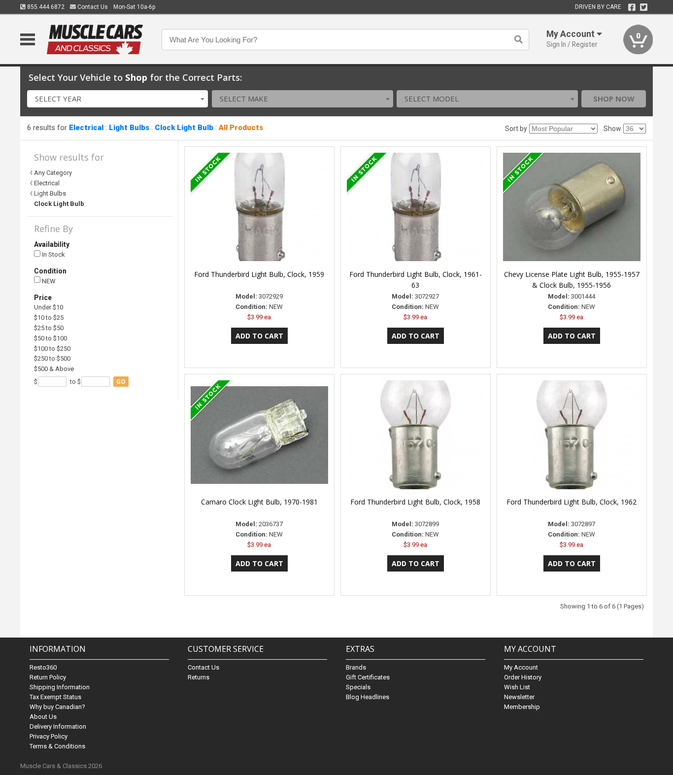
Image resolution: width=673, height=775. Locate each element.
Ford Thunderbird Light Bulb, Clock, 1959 (259, 274)
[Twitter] (643, 7)
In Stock (52, 254)
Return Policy (48, 677)
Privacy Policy (48, 736)
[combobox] (117, 98)
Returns (198, 677)
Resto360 (43, 667)
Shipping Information (60, 687)
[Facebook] (632, 7)
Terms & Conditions (57, 746)
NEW (48, 281)
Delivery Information (58, 726)
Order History (522, 677)
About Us (43, 716)
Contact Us (92, 6)
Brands (356, 667)
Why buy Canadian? (57, 706)
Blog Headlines (367, 697)
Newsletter (519, 697)
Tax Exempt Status (55, 697)
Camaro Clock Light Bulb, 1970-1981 (259, 501)
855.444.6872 (45, 6)
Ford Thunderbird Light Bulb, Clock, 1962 (571, 501)
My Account (521, 667)
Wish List (517, 687)
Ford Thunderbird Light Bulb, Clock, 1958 (415, 501)
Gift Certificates (368, 677)
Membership (522, 706)
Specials (358, 687)
